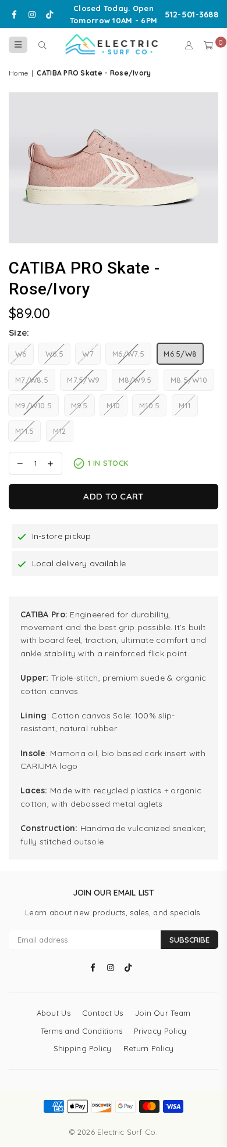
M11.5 (24, 431)
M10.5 (149, 405)
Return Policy (148, 1048)
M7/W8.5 (31, 379)
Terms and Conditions (82, 1030)
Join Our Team (163, 1012)
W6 (21, 353)
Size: (19, 332)
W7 (88, 353)
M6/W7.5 (128, 353)
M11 (185, 405)
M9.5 (79, 405)
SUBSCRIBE (189, 939)
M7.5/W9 (83, 379)
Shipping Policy (83, 1048)
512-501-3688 (191, 14)
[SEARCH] (42, 44)
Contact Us (102, 1012)
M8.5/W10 (189, 379)
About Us (53, 1012)
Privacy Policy (160, 1030)
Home (18, 73)
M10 (113, 405)
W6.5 (54, 353)
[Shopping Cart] (208, 44)
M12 (59, 431)
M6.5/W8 (180, 353)
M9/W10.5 (33, 405)
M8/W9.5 (135, 379)
